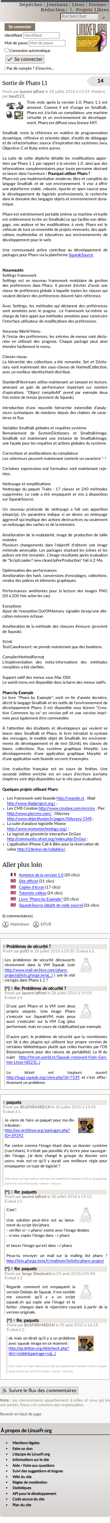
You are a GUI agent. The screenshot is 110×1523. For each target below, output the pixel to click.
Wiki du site (22, 1477)
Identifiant (13, 35)
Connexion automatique (29, 51)
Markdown (19, 924)
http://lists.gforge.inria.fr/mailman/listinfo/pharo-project (55, 1261)
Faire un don (23, 1449)
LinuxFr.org (91, 33)
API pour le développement (34, 1493)
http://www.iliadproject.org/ (31, 803)
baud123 (16, 96)
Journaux (57, 4)
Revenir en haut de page (21, 1414)
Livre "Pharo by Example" (41, 899)
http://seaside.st (70, 798)
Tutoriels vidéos (32, 893)
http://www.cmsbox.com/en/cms (66, 808)
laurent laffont (32, 92)
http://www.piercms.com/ (29, 813)
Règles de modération (30, 1482)
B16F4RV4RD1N (35, 1107)
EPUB (46, 924)
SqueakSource (81, 255)
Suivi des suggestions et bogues (38, 1471)
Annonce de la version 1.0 (41, 875)
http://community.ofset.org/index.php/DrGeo (46, 839)
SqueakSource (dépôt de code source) (51, 905)
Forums (97, 4)
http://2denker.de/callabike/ (41, 849)
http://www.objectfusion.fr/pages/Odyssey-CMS (49, 819)
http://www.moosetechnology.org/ (37, 829)
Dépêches (30, 4)
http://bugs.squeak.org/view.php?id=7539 (43, 1077)
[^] (7, 988)
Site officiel (28, 881)
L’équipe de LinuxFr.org (31, 1454)
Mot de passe (16, 43)
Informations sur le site (31, 1460)
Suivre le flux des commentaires (42, 1390)
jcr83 (24, 951)
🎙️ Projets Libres (89, 9)
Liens (78, 4)
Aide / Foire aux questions (33, 1465)
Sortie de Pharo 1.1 (24, 83)
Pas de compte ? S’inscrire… (30, 68)
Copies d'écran (31, 887)
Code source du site (28, 1499)
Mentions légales (26, 1443)
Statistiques (22, 1488)
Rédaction (53, 9)
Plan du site (22, 1505)
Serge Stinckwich (37, 1274)
